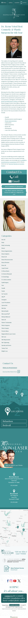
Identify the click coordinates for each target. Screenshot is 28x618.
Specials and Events (6, 345)
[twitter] (19, 580)
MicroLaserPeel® (6, 314)
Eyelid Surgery (5, 282)
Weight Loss (5, 351)
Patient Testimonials (7, 322)
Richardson (8, 421)
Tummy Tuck (5, 348)
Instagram (4, 299)
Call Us (24, 2)
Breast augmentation (11, 121)
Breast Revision (5, 262)
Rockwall (7, 425)
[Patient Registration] (14, 569)
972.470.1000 (14, 502)
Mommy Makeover (6, 317)
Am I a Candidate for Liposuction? (14, 186)
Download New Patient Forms (10, 372)
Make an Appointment (10, 368)
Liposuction (4, 305)
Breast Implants (5, 254)
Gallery (10, 2)
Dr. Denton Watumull (7, 274)
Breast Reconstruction (7, 259)
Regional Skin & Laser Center (9, 334)
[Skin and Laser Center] (14, 553)
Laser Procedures (6, 302)
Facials (3, 291)
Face (3, 285)
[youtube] (14, 580)
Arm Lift (3, 239)
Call (15, 176)
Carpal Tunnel (5, 268)
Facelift (3, 288)
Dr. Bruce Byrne (5, 271)
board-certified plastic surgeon (9, 101)
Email (16, 181)
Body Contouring (6, 245)
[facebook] (8, 580)
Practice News (5, 331)
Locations (17, 2)
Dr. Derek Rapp (5, 277)
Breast (3, 248)
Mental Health (5, 311)
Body (3, 242)
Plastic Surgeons (6, 325)
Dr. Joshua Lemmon (6, 279)
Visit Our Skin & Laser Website (14, 465)
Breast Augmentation (7, 251)
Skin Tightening (5, 342)
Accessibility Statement (14, 605)
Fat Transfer (5, 294)
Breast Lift (4, 257)
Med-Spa (4, 308)
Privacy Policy (5, 605)
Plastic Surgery (5, 328)
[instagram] (10, 580)
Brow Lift (4, 265)
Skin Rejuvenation (6, 339)
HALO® (3, 297)
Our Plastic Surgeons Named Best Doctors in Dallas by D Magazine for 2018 (14, 192)
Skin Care (4, 337)
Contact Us (9, 596)
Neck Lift (4, 319)
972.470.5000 (14, 485)
